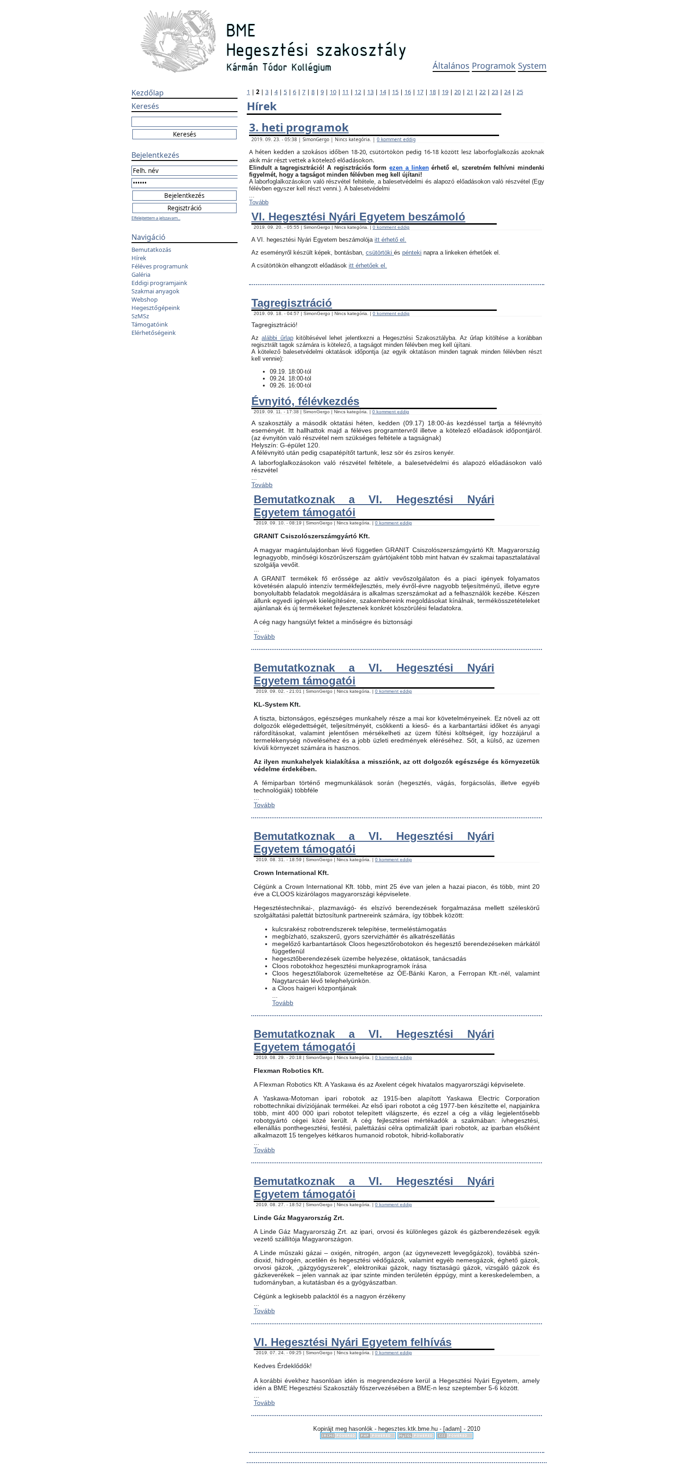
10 (333, 92)
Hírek (138, 258)
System (532, 65)
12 (358, 92)
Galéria (140, 274)
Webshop (144, 299)
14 (383, 92)
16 (407, 92)
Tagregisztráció (291, 303)
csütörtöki (380, 252)
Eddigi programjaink (159, 283)
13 (370, 92)
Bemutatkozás (151, 249)
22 (482, 92)
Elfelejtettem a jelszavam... (155, 218)
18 (432, 92)
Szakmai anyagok (155, 291)
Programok (494, 65)
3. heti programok (299, 127)
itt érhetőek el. (368, 265)
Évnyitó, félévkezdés (305, 401)
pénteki (412, 252)
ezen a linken (408, 167)
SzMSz (140, 316)
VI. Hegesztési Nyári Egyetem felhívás (353, 1342)
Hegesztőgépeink (155, 308)
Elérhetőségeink (153, 332)
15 (395, 92)
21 (470, 92)
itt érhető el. (390, 239)
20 (457, 92)
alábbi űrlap (277, 337)
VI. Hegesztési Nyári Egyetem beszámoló (358, 216)
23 (495, 92)
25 (520, 92)
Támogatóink (149, 324)
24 (507, 92)
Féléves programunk (159, 266)
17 (420, 92)
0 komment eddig (396, 139)
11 (345, 92)
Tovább (258, 202)
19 (445, 92)
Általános (451, 65)
